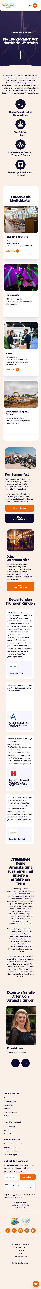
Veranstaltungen (10, 1155)
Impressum (20, 1250)
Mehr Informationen (20, 518)
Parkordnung (20, 1260)
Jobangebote (9, 1130)
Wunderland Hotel (10, 1151)
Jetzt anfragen (20, 508)
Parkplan (7, 1109)
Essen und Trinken (10, 1112)
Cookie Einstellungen (20, 1263)
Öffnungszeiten (10, 1101)
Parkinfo (7, 1116)
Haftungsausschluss (20, 1256)
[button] (15, 1063)
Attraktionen (8, 1098)
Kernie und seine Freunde (13, 1144)
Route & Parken (9, 1134)
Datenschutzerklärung (20, 1247)
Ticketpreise (8, 1105)
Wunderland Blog (10, 1147)
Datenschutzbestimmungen (12, 1197)
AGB (20, 1253)
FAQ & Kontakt (9, 1127)
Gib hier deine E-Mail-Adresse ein (16, 1172)
